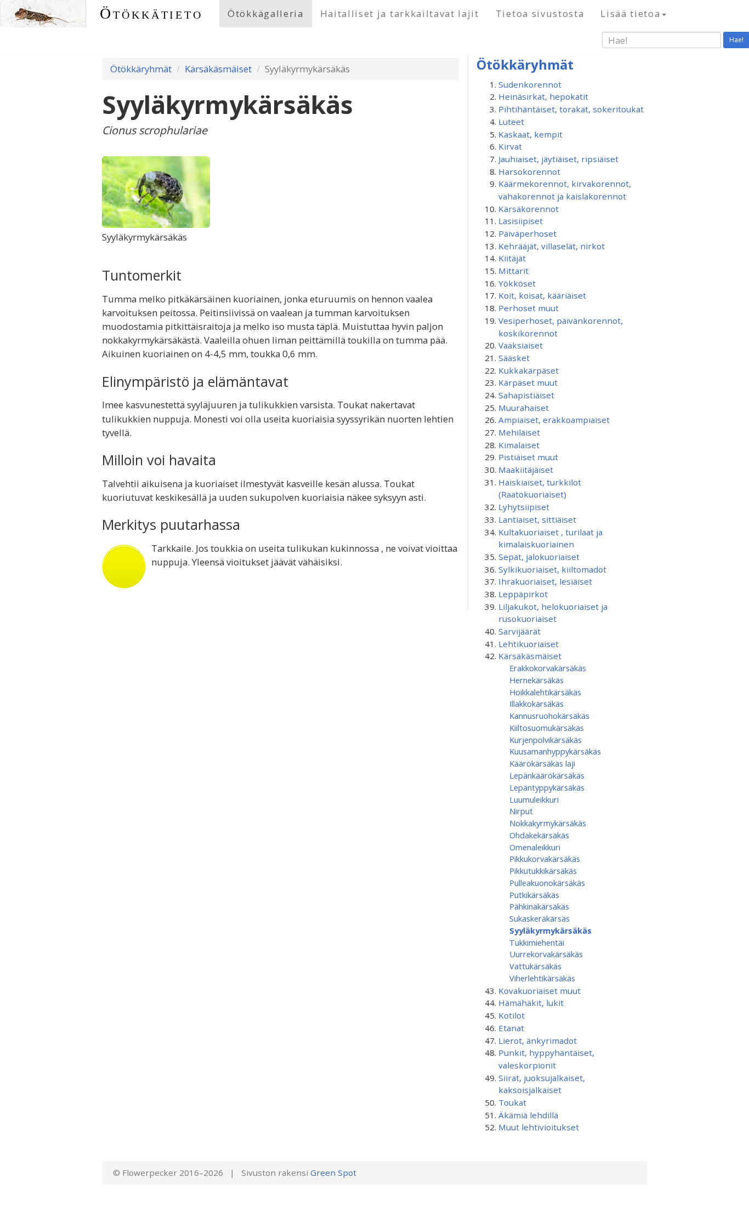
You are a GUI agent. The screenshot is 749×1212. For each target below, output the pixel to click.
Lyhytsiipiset (523, 506)
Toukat (512, 1102)
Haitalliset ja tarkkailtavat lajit (399, 13)
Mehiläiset (519, 432)
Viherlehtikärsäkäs (542, 978)
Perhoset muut (528, 307)
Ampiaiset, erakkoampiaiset (554, 419)
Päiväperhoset (527, 233)
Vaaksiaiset (520, 345)
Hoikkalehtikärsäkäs (545, 692)
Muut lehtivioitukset (538, 1127)
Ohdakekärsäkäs (539, 835)
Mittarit (513, 270)
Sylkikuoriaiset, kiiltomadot (552, 569)
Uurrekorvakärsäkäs (546, 953)
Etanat (511, 1027)
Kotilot (511, 1015)
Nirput (521, 810)
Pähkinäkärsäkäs (539, 906)
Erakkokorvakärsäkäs (547, 667)
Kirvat (510, 146)
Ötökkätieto (151, 13)
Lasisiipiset (520, 220)
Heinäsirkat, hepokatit (543, 96)
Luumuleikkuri (534, 799)
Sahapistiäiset (526, 395)
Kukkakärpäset (528, 370)
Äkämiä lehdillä (528, 1115)
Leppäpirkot (523, 593)
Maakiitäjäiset (525, 469)
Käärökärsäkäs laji (542, 763)
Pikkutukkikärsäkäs (543, 870)
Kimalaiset (519, 444)
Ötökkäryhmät (141, 68)
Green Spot (333, 1172)
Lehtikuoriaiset (528, 643)
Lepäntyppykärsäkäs (547, 787)
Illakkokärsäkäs (536, 703)
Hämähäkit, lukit (531, 1002)
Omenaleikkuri (534, 847)
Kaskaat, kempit (530, 134)
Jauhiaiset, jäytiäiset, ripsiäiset (558, 158)
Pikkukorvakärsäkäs (544, 858)
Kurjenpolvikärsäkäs (545, 739)
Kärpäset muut (528, 382)
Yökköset (517, 283)
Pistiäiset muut (528, 456)
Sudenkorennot (529, 84)
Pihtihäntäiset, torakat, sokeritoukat (571, 109)
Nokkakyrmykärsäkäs (547, 822)
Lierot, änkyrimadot (537, 1040)
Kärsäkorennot (528, 208)
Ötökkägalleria (266, 13)
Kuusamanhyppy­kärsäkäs (555, 751)
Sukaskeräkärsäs (539, 918)
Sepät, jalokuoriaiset (539, 556)
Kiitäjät (512, 258)
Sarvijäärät (519, 631)
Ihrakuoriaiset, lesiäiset (545, 581)
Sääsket (514, 357)
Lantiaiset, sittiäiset (537, 519)
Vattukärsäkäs (535, 966)
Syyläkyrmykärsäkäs (550, 930)
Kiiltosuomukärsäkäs (546, 727)
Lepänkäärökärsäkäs (547, 775)
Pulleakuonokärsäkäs (547, 882)
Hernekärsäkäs (536, 679)
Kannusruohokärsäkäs (549, 715)
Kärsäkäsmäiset (218, 68)
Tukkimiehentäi (536, 942)
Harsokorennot (529, 171)
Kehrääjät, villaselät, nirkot (551, 246)
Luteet (511, 121)
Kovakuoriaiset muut (539, 990)
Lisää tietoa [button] (630, 13)
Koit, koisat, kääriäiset (542, 295)
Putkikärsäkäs (534, 894)
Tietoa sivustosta (540, 13)
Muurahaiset (523, 407)
